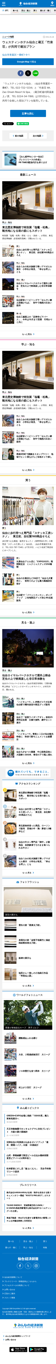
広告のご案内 (9, 1293)
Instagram (36, 1266)
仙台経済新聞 (28, 4)
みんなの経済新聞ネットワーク (28, 1326)
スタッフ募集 (9, 1298)
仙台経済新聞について (13, 1277)
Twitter (28, 1266)
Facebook (20, 1266)
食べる (15, 10)
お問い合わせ (9, 1289)
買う (35, 10)
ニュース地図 (8, 36)
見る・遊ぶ (25, 10)
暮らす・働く (45, 10)
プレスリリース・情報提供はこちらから (20, 1281)
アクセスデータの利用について (16, 1285)
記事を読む (28, 113)
